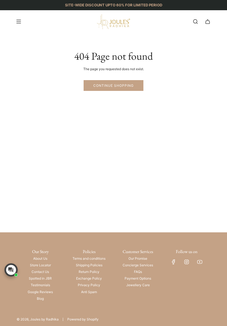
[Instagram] (186, 262)
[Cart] (208, 21)
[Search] (195, 21)
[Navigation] (18, 21)
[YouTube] (200, 262)
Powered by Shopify (83, 319)
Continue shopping (113, 85)
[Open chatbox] (11, 270)
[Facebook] (173, 262)
